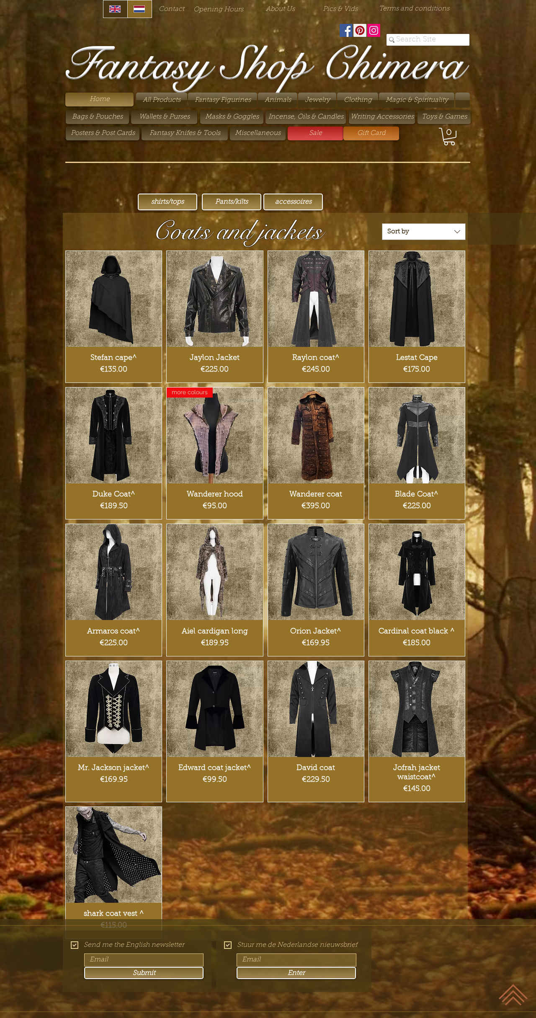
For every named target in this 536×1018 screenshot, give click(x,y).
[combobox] (424, 231)
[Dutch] (139, 9)
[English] (115, 9)
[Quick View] (114, 299)
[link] (449, 136)
